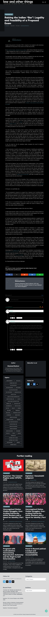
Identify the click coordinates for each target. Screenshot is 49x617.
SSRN (42, 184)
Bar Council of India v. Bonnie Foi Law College (16, 50)
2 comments (7, 25)
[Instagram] (31, 384)
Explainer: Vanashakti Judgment (34, 477)
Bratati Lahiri (19, 521)
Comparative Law (17, 392)
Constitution (13, 394)
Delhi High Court (17, 403)
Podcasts (8, 433)
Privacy (13, 433)
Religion (19, 433)
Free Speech (8, 412)
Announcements (9, 380)
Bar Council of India (10, 268)
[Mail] (37, 384)
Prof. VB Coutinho (19, 254)
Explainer (9, 410)
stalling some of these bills (23, 174)
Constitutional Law (20, 268)
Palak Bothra (12, 521)
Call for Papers (9, 392)
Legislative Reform (13, 428)
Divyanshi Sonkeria (13, 482)
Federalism (18, 410)
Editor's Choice (17, 405)
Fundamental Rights (17, 412)
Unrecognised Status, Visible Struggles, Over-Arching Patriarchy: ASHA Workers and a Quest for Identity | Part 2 (13, 514)
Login (42, 295)
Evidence (19, 408)
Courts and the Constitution (13, 401)
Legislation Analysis (13, 426)
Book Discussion (13, 385)
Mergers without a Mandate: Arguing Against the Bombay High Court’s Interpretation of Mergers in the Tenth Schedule (13, 604)
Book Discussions (9, 387)
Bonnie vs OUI (12, 123)
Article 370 (18, 380)
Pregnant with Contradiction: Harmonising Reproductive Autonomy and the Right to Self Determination (13, 554)
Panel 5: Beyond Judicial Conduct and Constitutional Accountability (35, 552)
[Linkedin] (34, 384)
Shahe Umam (33, 480)
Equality (13, 408)
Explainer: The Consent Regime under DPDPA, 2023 (12, 478)
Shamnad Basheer (25, 25)
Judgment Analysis (9, 419)
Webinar (18, 442)
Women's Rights (13, 444)
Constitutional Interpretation (13, 396)
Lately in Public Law (13, 424)
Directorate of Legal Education (12, 251)
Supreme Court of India (13, 437)
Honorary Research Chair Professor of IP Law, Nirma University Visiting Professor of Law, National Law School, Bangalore (28, 285)
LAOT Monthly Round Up (13, 421)
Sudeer (20, 121)
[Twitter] (28, 384)
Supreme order (16, 250)
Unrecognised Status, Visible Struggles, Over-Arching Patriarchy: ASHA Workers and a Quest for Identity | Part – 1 (35, 514)
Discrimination (9, 405)
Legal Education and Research (13, 269)
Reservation (13, 435)
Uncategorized (8, 14)
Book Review (18, 387)
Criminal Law (8, 403)
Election (7, 408)
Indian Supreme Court (31, 268)
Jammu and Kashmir (13, 417)
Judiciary (18, 419)
